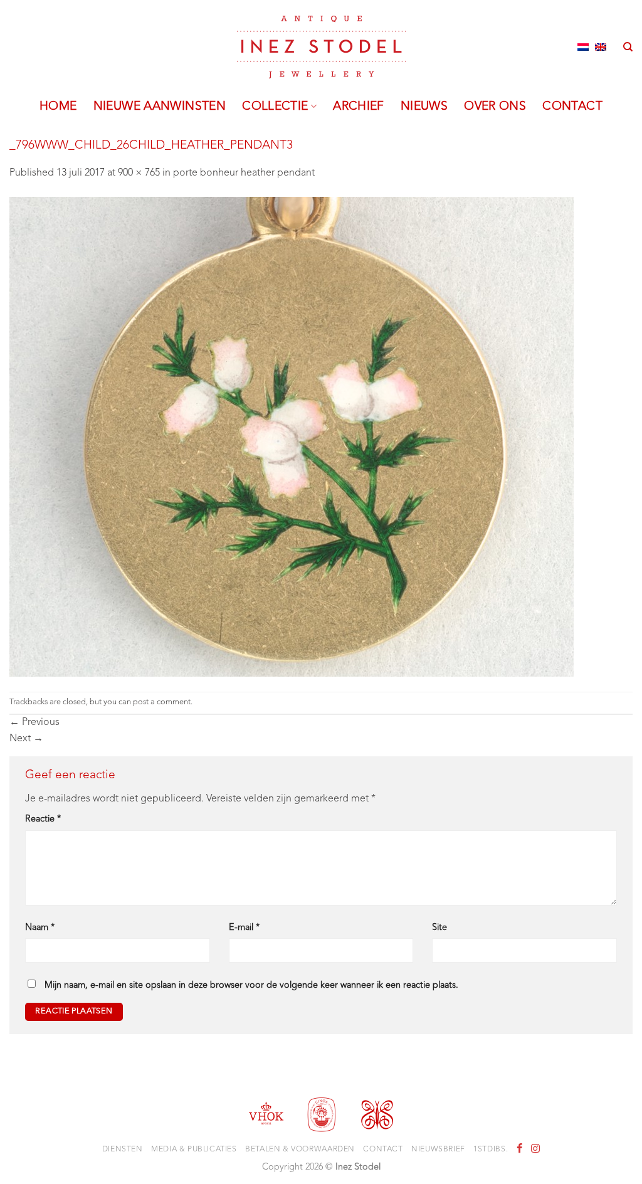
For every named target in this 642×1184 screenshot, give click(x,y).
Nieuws (424, 106)
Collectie (275, 106)
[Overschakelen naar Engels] (600, 47)
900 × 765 (139, 173)
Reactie (43, 819)
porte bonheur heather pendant (244, 173)
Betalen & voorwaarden (300, 1149)
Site (439, 928)
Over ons (495, 106)
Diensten (122, 1149)
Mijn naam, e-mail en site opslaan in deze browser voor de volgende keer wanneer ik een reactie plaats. (251, 985)
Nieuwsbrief (438, 1149)
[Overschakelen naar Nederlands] (583, 47)
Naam (40, 928)
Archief (358, 106)
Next (26, 739)
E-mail (244, 928)
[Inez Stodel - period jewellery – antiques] (321, 47)
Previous (34, 722)
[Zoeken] (628, 47)
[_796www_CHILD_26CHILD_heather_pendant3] (291, 436)
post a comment (162, 702)
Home (58, 106)
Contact (572, 106)
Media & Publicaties (194, 1149)
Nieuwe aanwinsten (159, 106)
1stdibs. (490, 1149)
